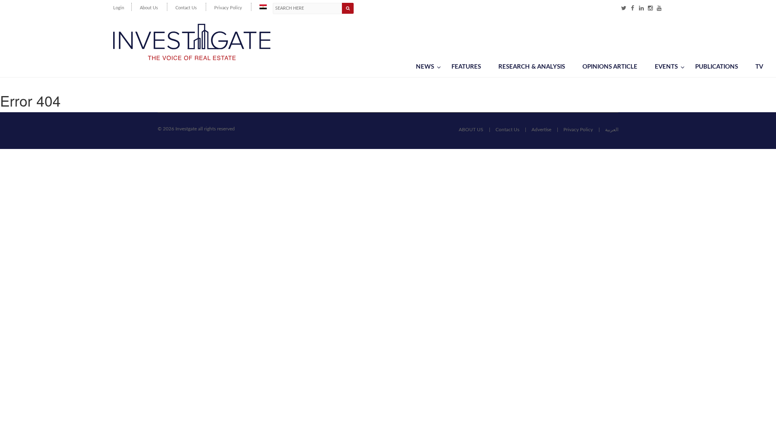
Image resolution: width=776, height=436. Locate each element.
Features (466, 67)
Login (118, 8)
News (425, 67)
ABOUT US (471, 129)
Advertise (541, 129)
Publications (716, 67)
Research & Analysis (531, 67)
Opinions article (609, 67)
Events (666, 67)
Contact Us (186, 8)
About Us (149, 8)
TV (759, 67)
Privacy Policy (228, 8)
